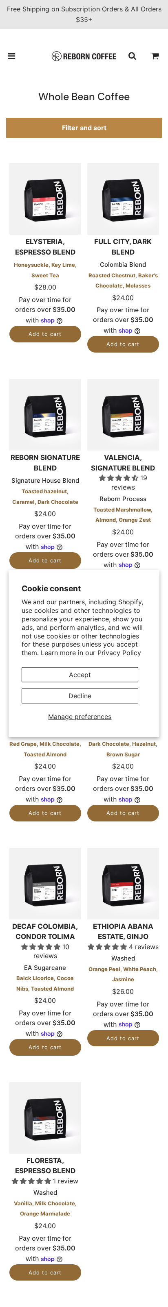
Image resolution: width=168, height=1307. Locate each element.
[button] (119, 478)
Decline (80, 696)
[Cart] (155, 56)
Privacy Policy (119, 653)
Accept (80, 675)
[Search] (132, 56)
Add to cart (45, 334)
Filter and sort (84, 128)
